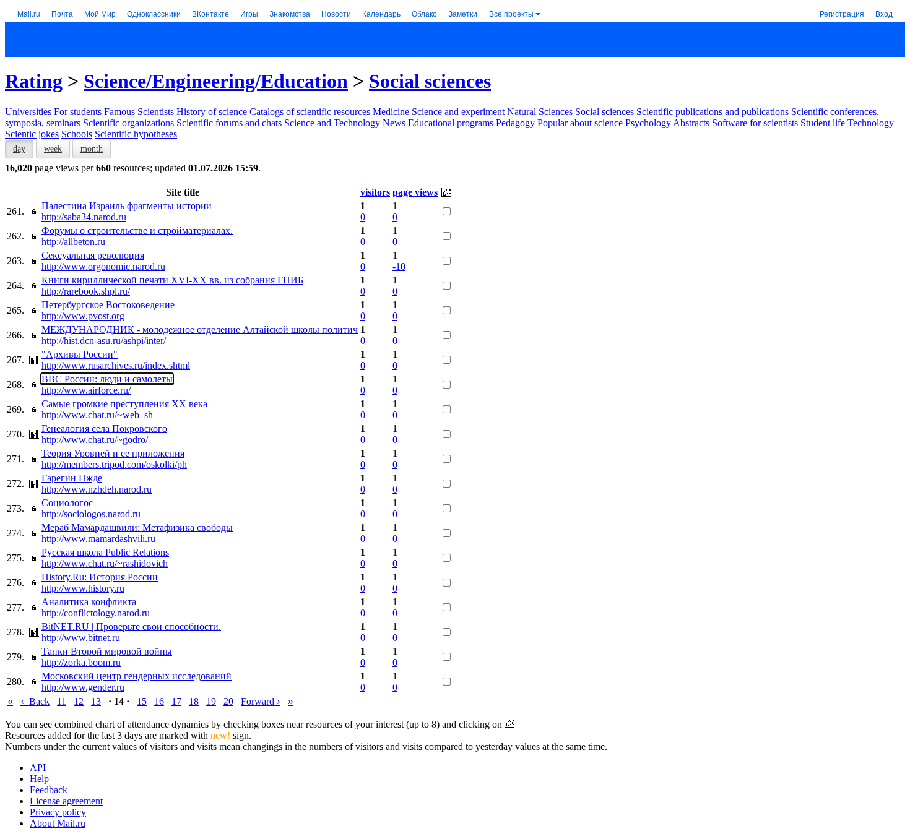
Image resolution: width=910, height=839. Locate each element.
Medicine (391, 111)
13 (96, 701)
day (19, 148)
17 (176, 701)
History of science (211, 111)
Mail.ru (28, 13)
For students (78, 111)
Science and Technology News (344, 123)
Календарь (381, 13)
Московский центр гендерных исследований (136, 676)
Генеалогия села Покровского (104, 428)
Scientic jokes (32, 134)
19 (211, 701)
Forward (260, 701)
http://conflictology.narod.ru (95, 613)
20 (228, 701)
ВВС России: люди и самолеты (107, 379)
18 (194, 701)
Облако (424, 13)
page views (415, 192)
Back (35, 701)
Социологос (67, 502)
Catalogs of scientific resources (309, 111)
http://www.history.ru (82, 588)
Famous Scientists (139, 111)
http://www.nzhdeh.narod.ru (96, 489)
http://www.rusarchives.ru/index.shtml (115, 365)
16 (159, 701)
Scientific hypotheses (136, 134)
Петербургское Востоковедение (108, 304)
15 (142, 701)
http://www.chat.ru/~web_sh (97, 415)
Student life (822, 123)
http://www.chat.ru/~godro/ (94, 439)
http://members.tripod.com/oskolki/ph (114, 464)
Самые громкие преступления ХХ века (124, 403)
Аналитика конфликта (88, 601)
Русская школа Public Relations (105, 552)
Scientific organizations (128, 123)
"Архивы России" (79, 354)
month (91, 148)
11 (61, 701)
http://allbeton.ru (73, 241)
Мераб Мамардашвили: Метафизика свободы (137, 527)
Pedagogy (515, 123)
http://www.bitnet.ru (80, 637)
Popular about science (580, 123)
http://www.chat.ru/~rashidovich (104, 563)
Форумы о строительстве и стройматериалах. (137, 230)
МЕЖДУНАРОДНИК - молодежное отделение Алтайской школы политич (199, 329)
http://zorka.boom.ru (81, 662)
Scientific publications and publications (712, 111)
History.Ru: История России (99, 577)
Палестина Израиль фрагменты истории (126, 205)
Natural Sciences (540, 111)
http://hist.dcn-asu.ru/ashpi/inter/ (103, 340)
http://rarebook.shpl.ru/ (85, 291)
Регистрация (842, 13)
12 (79, 701)
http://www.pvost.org (82, 316)
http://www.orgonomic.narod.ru (103, 266)
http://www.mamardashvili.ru (98, 538)
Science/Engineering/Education (216, 81)
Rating (34, 81)
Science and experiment (458, 111)
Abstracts (691, 123)
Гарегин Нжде (71, 478)
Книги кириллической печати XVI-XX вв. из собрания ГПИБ (172, 280)
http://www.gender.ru (82, 687)
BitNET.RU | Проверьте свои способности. (131, 626)
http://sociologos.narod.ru (91, 514)
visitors (375, 192)
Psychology (648, 123)
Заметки (462, 13)
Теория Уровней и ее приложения (112, 453)
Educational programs (450, 123)
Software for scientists (755, 123)
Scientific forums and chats (229, 123)
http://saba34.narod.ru (83, 217)
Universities (28, 111)
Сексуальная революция (92, 255)
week (53, 148)
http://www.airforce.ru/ (86, 390)
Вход (884, 13)
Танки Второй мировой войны (106, 651)
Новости (336, 13)
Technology (870, 123)
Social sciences (430, 81)
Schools (76, 134)
